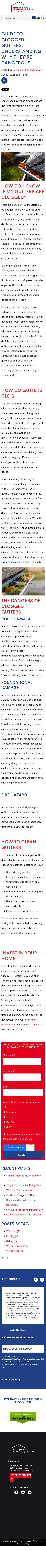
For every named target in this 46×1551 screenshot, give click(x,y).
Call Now (10, 18)
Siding (11, 1241)
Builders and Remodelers (26, 69)
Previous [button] (36, 1280)
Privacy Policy (23, 1543)
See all (4, 1258)
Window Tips (15, 1250)
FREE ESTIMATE (20, 1477)
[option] (23, 1311)
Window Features (17, 1245)
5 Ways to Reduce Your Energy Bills (24, 1209)
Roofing (12, 1236)
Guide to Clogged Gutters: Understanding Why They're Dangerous (21, 1200)
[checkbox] (23, 1119)
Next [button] (42, 1280)
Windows (13, 1231)
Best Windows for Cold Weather (23, 1214)
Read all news (9, 1379)
